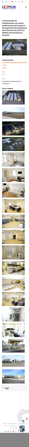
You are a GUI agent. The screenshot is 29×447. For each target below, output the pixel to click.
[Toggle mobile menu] (26, 7)
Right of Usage (12, 425)
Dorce (5, 423)
